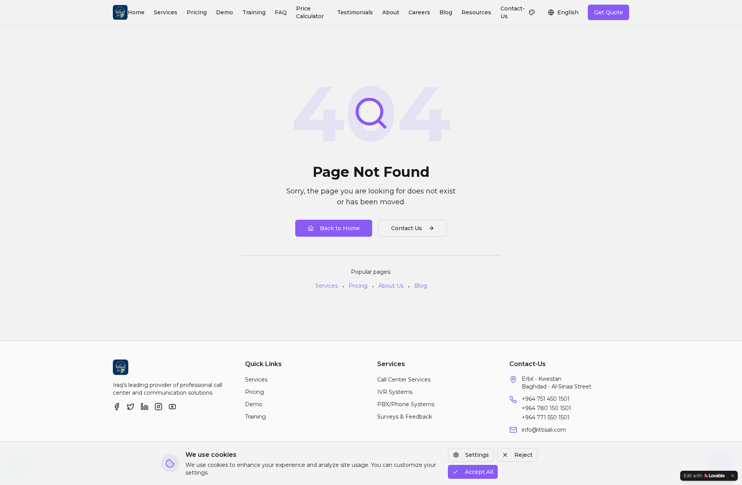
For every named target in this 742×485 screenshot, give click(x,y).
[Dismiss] (732, 475)
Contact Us (406, 228)
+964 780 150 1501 (546, 408)
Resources (476, 12)
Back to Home (340, 228)
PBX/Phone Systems (405, 404)
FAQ (281, 12)
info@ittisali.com (544, 429)
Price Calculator (310, 12)
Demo (224, 12)
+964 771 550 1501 (546, 417)
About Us (390, 285)
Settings (477, 454)
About (390, 12)
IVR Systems (394, 391)
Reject (523, 454)
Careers (419, 12)
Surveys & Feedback (404, 416)
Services (165, 12)
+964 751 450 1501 (546, 398)
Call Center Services (404, 379)
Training (253, 12)
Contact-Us (512, 12)
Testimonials (355, 12)
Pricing (197, 12)
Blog (445, 12)
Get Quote (608, 12)
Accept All (479, 471)
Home (136, 12)
